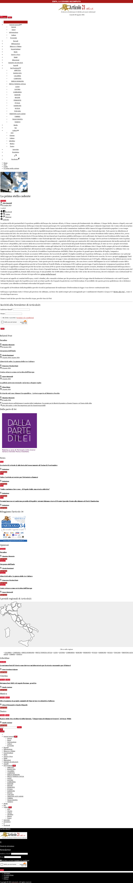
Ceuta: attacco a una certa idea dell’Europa (17, 372)
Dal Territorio (14, 68)
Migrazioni (15, 60)
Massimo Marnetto (8, 345)
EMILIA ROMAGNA (17, 81)
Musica (12, 144)
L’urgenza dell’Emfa (8, 351)
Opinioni (3, 201)
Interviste (16, 149)
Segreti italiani (15, 49)
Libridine (12, 141)
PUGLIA (17, 103)
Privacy (6, 879)
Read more (3, 472)
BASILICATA (17, 73)
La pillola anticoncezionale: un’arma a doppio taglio (20, 383)
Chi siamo (7, 873)
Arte (12, 133)
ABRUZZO (17, 70)
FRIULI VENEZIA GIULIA (17, 84)
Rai (16, 128)
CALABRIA (17, 76)
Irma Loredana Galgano (10, 669)
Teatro (12, 146)
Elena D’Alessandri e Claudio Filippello (14, 705)
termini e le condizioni (25, 318)
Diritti (15, 57)
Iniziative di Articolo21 (15, 63)
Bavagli (15, 41)
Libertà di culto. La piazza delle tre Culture (17, 361)
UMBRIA (17, 116)
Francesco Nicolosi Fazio (10, 366)
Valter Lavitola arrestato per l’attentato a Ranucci (19, 477)
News (2, 462)
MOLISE (17, 97)
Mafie (15, 52)
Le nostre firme (9, 875)
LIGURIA (17, 89)
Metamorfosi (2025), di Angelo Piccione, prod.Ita (18, 683)
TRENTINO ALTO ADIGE (17, 114)
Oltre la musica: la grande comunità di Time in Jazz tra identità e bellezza (27, 701)
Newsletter (15, 152)
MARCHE (17, 95)
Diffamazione (15, 44)
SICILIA (17, 108)
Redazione (5, 469)
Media (16, 125)
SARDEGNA (17, 106)
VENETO (17, 122)
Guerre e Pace (15, 55)
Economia (13, 38)
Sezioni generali (15, 25)
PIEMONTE (17, 100)
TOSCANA (17, 111)
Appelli (15, 65)
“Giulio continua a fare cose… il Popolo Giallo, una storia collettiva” (25, 489)
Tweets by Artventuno (7, 846)
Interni (13, 27)
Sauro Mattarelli (7, 376)
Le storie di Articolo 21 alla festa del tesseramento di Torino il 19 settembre (28, 465)
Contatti (6, 877)
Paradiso (3, 340)
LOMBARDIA (17, 92)
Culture (13, 35)
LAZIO (17, 87)
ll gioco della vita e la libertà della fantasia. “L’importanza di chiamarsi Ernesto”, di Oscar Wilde (35, 719)
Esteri (13, 30)
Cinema (12, 135)
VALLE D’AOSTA (17, 119)
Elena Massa (6, 387)
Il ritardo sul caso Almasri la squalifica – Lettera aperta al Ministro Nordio (30, 393)
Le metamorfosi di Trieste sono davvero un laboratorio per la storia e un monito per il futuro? (35, 665)
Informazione (13, 32)
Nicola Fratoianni (8, 355)
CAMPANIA (17, 78)
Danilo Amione (7, 687)
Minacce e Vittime (15, 46)
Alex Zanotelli (7, 203)
